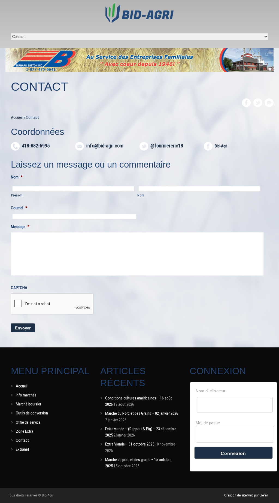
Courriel (19, 207)
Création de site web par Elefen (246, 495)
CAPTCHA (19, 287)
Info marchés (26, 395)
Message (20, 226)
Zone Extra (24, 431)
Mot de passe (208, 422)
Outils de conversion (32, 413)
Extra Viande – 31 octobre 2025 (129, 444)
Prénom (17, 195)
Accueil (17, 117)
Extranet (22, 449)
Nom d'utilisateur (210, 391)
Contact (22, 440)
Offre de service (28, 422)
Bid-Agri (221, 146)
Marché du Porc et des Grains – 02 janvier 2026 (141, 413)
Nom (17, 177)
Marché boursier (28, 404)
